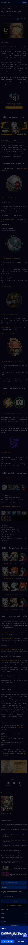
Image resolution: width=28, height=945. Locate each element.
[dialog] (14, 935)
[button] (14, 472)
